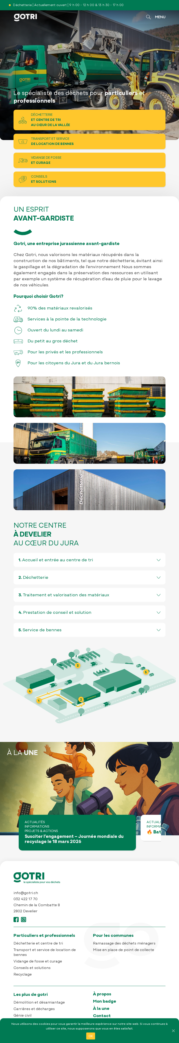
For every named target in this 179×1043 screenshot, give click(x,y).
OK (91, 1036)
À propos (102, 994)
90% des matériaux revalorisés (60, 308)
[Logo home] (90, 880)
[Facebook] (16, 922)
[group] (77, 832)
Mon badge (104, 1001)
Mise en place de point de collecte (123, 950)
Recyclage (23, 974)
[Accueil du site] (25, 22)
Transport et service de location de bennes (45, 952)
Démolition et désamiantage (39, 1002)
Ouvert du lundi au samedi (55, 330)
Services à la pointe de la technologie (67, 319)
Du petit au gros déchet (53, 341)
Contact (102, 1016)
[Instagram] (23, 922)
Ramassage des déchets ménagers (124, 943)
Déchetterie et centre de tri (38, 943)
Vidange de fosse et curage (38, 961)
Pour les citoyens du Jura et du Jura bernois (74, 363)
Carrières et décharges (34, 1009)
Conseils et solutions (32, 968)
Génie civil (22, 1016)
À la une (101, 1009)
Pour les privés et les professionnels (65, 352)
